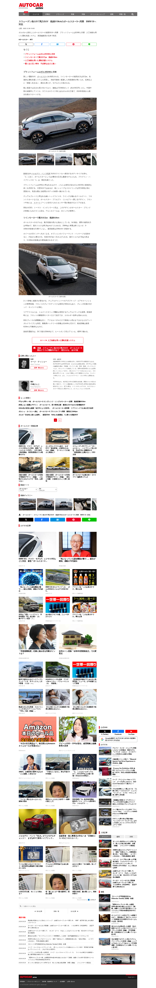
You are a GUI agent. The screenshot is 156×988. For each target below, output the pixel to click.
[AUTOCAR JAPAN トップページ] (20, 515)
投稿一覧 (56, 911)
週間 (118, 836)
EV (24, 14)
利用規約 (22, 981)
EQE (48, 174)
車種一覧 (122, 14)
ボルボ (43, 72)
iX (29, 174)
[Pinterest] (73, 44)
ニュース (36, 14)
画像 (72, 14)
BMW (25, 174)
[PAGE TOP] (131, 977)
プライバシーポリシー (33, 981)
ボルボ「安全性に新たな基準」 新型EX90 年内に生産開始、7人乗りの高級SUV (48, 414)
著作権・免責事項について (49, 981)
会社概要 (62, 981)
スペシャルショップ (97, 14)
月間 (131, 836)
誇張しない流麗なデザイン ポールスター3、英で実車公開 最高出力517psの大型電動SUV (52, 405)
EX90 (48, 72)
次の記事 (73, 911)
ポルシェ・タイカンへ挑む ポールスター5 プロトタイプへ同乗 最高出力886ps (48, 411)
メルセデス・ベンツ (39, 174)
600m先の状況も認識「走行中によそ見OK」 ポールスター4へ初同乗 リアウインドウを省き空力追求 (56, 408)
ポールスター (24, 39)
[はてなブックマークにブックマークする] (57, 44)
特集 (83, 14)
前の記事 (39, 911)
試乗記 (47, 14)
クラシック (60, 14)
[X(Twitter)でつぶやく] (26, 44)
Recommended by (82, 900)
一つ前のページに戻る (29, 906)
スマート (37, 203)
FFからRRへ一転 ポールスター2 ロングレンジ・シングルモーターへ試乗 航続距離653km (52, 401)
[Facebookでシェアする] (41, 44)
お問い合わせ (71, 981)
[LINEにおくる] (89, 44)
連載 (111, 14)
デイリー (105, 836)
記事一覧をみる (39, 368)
